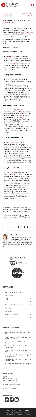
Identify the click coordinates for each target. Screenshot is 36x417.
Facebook (17, 64)
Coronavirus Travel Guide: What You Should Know (16, 346)
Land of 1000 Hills (11, 142)
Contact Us (8, 311)
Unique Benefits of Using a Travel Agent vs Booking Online (17, 355)
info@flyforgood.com (13, 384)
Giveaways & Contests (9, 22)
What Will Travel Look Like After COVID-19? (17, 333)
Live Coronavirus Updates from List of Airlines (17, 342)
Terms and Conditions (12, 314)
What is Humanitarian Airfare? (14, 292)
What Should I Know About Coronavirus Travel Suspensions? (17, 337)
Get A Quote (9, 296)
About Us (8, 308)
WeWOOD (9, 56)
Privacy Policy (9, 317)
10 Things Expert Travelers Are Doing (17, 364)
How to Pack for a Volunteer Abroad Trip (16, 351)
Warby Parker (10, 173)
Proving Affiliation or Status (13, 305)
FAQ (6, 302)
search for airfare (23, 32)
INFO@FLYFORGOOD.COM (23, 410)
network (11, 34)
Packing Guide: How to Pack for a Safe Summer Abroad (17, 360)
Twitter (21, 117)
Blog (6, 299)
